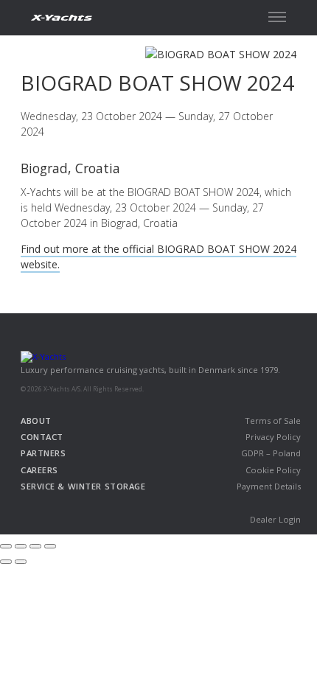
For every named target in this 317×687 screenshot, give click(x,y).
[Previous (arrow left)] (6, 561)
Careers (39, 469)
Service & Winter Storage (83, 486)
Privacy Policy (273, 436)
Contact (42, 436)
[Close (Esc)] (6, 546)
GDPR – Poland (271, 452)
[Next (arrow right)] (21, 561)
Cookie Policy (273, 469)
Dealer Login (275, 519)
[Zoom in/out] (50, 546)
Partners (43, 452)
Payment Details (269, 486)
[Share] (21, 546)
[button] (277, 17)
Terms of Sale (273, 420)
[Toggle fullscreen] (35, 546)
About (36, 420)
